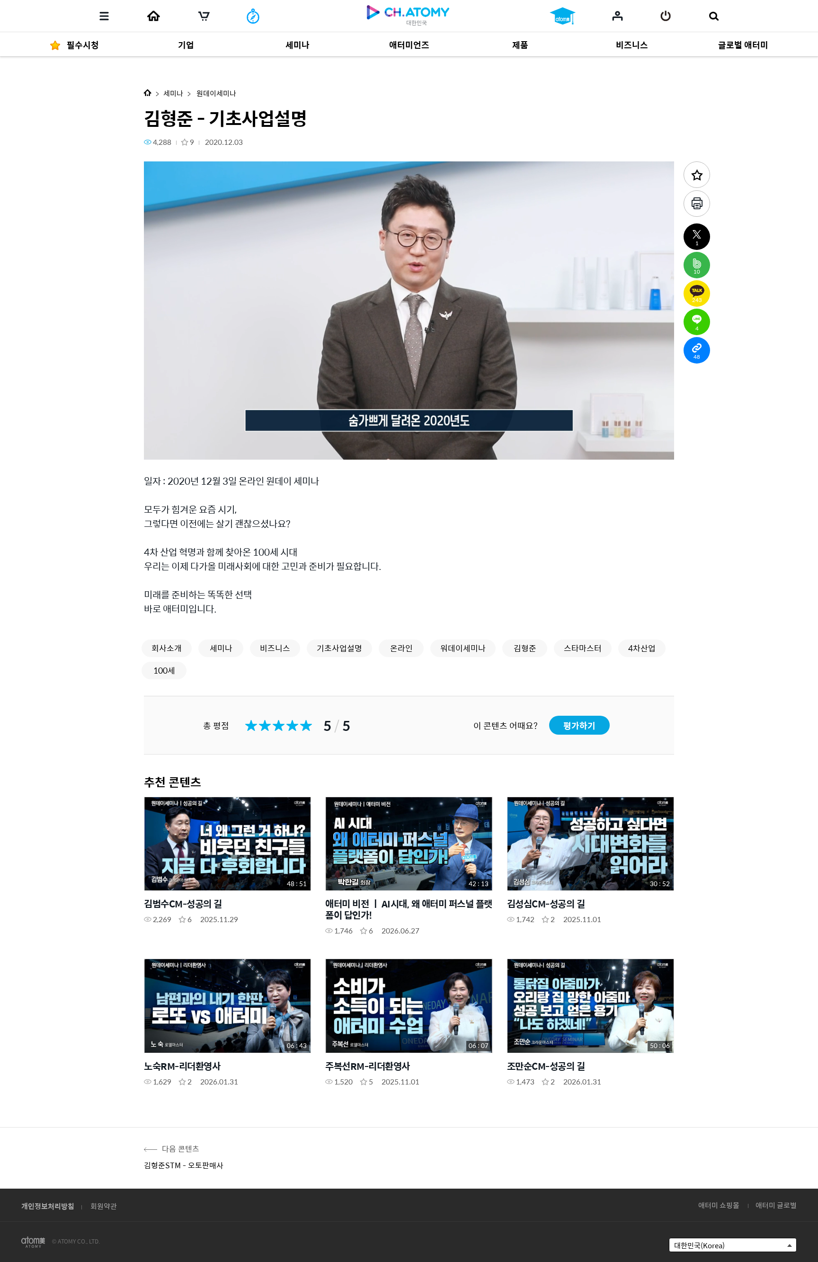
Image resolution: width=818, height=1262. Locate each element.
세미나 (173, 93)
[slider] (409, 433)
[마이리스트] (617, 16)
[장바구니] (204, 16)
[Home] (153, 16)
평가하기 (579, 725)
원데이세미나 (215, 93)
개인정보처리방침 (47, 1205)
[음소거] (219, 447)
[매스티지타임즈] (253, 16)
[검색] (714, 16)
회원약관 (103, 1205)
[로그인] (665, 16)
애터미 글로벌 (776, 1205)
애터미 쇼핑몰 (718, 1205)
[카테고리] (104, 16)
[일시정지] (162, 447)
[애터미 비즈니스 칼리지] (563, 16)
